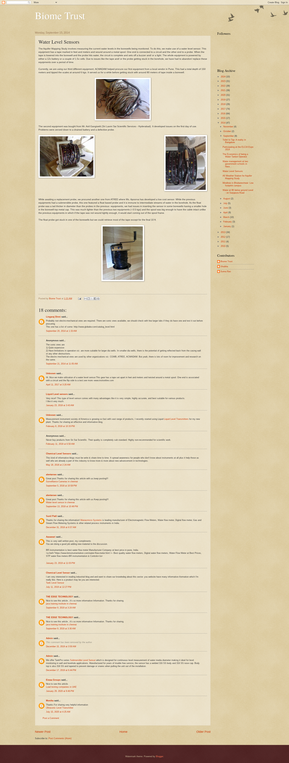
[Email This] (85, 298)
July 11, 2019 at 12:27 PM (58, 587)
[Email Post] (79, 298)
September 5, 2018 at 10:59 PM (61, 485)
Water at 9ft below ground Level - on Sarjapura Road (238, 191)
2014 (223, 122)
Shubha (224, 266)
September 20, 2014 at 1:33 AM (61, 331)
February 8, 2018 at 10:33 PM (60, 426)
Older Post (203, 731)
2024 (223, 76)
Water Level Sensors (233, 171)
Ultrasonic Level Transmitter (59, 708)
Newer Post (43, 731)
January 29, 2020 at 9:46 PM (60, 691)
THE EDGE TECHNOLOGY (59, 596)
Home (123, 731)
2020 (223, 95)
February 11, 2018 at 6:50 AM (60, 444)
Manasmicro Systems (91, 520)
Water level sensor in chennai (60, 502)
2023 (223, 81)
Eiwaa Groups (53, 680)
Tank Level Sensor (55, 583)
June (226, 208)
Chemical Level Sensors (58, 453)
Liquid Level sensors (57, 394)
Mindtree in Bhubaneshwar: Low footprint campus (238, 184)
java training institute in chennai (61, 603)
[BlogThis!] (88, 298)
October (227, 131)
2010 (223, 246)
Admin (49, 638)
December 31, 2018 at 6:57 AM (61, 527)
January (227, 226)
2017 (223, 109)
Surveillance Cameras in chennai (62, 481)
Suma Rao (226, 271)
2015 (223, 118)
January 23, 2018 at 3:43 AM (60, 405)
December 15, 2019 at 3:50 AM (61, 646)
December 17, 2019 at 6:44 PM (61, 670)
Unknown (51, 373)
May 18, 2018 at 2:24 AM (58, 465)
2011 (223, 241)
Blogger (159, 756)
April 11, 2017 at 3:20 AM (58, 384)
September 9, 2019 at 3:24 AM (61, 607)
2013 (223, 232)
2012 (223, 237)
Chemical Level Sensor (58, 572)
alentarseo (51, 474)
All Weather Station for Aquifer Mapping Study (237, 176)
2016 (223, 113)
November (228, 126)
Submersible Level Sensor (82, 660)
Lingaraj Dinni (53, 316)
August (227, 198)
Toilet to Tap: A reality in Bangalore (234, 141)
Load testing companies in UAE (61, 687)
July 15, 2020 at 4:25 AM (58, 712)
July (225, 203)
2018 (223, 104)
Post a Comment (51, 718)
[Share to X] (91, 298)
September (228, 136)
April (225, 212)
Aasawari (50, 537)
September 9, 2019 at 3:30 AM (61, 628)
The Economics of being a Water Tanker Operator (235, 155)
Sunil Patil (51, 516)
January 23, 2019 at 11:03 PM (60, 563)
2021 (223, 90)
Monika (50, 700)
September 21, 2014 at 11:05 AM (62, 363)
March (226, 217)
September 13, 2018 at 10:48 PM (62, 506)
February (227, 221)
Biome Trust (60, 15)
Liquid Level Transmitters (176, 419)
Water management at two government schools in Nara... (235, 164)
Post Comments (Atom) (60, 738)
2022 (223, 86)
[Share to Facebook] (95, 298)
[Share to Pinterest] (98, 298)
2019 (223, 99)
